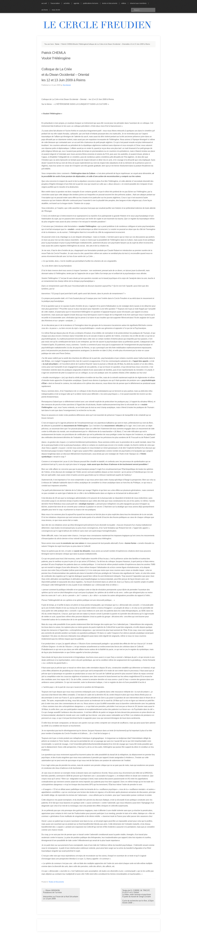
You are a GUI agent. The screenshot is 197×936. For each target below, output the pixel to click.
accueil (44, 3)
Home (57, 44)
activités (67, 3)
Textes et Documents (56, 882)
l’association (55, 3)
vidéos (123, 3)
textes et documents (109, 3)
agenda (76, 3)
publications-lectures (90, 3)
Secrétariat (67, 85)
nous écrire (56, 10)
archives (44, 10)
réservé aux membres (138, 3)
